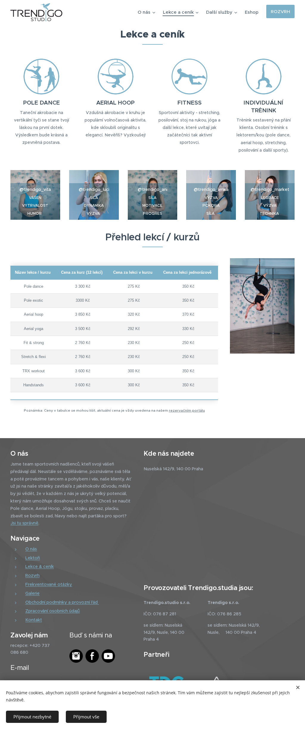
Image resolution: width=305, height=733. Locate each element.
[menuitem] (147, 12)
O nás (31, 549)
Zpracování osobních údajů (52, 611)
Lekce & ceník (39, 566)
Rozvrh (32, 575)
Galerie (32, 593)
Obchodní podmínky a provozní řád (62, 602)
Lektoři (32, 558)
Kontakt (33, 619)
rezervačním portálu (187, 410)
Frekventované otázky (48, 584)
